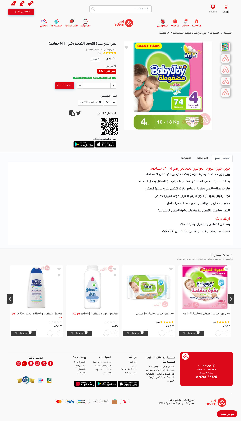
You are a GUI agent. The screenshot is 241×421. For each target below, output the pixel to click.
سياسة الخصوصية (102, 362)
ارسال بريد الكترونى (89, 102)
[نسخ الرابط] (72, 114)
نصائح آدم (80, 366)
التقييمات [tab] (186, 158)
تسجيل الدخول (21, 12)
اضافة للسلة (64, 85)
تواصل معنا (227, 413)
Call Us (109, 102)
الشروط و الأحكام (103, 366)
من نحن (132, 362)
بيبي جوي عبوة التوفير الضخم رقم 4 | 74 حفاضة (182, 33)
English (213, 12)
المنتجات (215, 33)
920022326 (207, 377)
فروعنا (226, 12)
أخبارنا (133, 366)
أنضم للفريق (79, 362)
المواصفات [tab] (203, 158)
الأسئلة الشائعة (128, 370)
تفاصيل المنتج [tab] (222, 158)
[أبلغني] (115, 275)
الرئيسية (228, 33)
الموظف (81, 373)
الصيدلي (81, 370)
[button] (23, 5)
